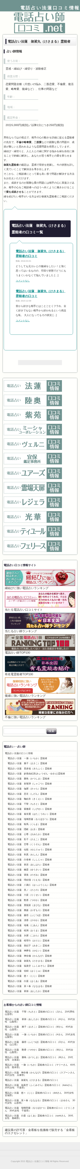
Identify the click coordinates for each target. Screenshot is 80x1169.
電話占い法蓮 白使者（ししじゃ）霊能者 (30, 859)
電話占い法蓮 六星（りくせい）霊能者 (29, 895)
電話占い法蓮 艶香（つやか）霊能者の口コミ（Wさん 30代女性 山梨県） (39, 1051)
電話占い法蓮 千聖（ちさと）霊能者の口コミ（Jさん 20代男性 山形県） (40, 1013)
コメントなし (23, 280)
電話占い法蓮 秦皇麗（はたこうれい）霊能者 (32, 814)
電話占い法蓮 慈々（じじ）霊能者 (26, 976)
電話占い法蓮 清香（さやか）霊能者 (27, 920)
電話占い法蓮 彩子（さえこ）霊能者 (27, 839)
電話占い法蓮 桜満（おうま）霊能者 (27, 930)
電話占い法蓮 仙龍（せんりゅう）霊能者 (30, 849)
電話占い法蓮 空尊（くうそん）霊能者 (29, 844)
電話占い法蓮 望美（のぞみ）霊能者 (27, 875)
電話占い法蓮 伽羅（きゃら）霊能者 (27, 788)
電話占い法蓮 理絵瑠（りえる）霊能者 (29, 880)
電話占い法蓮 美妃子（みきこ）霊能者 (29, 945)
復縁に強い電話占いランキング (25, 695)
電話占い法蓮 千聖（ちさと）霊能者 (27, 804)
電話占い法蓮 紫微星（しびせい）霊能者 (30, 809)
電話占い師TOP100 (17, 652)
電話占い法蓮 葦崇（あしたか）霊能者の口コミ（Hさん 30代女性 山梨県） (40, 1020)
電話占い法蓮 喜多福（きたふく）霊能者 (30, 768)
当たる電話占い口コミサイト (24, 609)
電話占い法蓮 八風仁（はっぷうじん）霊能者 (32, 885)
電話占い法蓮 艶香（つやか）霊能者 (27, 900)
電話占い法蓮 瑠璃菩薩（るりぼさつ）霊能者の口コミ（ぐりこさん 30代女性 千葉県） (40, 1109)
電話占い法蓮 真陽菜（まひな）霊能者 (29, 905)
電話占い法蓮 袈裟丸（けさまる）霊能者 (30, 961)
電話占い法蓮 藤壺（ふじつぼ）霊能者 (29, 915)
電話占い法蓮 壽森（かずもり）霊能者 (29, 910)
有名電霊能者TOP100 (19, 674)
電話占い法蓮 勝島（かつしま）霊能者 (29, 778)
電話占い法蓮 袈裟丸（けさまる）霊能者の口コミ (31, 1080)
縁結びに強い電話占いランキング (27, 588)
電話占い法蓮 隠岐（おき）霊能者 (26, 829)
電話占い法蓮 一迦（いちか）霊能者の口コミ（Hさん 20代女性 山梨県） (40, 1035)
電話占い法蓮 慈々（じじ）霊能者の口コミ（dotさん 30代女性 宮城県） (40, 1094)
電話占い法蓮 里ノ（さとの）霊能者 (27, 890)
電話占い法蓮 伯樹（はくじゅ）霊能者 (29, 971)
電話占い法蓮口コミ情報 (50, 8)
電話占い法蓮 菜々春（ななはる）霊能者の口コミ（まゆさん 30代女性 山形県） (40, 1101)
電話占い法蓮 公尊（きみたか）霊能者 (29, 834)
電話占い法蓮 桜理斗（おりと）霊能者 (29, 940)
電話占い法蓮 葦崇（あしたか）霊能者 (29, 991)
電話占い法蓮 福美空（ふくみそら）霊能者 (31, 966)
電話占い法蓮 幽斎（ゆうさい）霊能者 (29, 869)
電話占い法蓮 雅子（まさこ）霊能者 (27, 763)
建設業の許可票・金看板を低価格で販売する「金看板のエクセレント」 (40, 1131)
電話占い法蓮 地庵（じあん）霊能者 (27, 925)
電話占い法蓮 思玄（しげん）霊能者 (27, 794)
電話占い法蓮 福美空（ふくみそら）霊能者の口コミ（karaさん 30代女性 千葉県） (40, 1086)
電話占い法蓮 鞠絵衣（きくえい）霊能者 (30, 799)
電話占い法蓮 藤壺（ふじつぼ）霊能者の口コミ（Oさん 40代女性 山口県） (40, 1043)
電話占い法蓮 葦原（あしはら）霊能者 (29, 864)
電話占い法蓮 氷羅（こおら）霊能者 (27, 935)
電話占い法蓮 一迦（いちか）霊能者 (27, 758)
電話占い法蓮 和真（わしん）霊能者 (27, 854)
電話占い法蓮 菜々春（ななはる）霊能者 (30, 986)
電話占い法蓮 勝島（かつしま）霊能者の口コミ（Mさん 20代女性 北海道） (39, 1058)
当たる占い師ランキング (21, 631)
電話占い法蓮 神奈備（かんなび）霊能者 (30, 955)
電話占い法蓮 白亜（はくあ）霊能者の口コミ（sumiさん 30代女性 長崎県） (39, 1117)
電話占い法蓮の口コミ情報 (19, 753)
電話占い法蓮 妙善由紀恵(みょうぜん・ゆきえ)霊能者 (36, 773)
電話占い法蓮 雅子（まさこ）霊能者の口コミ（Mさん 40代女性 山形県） (39, 1028)
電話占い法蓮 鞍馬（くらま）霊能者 (27, 824)
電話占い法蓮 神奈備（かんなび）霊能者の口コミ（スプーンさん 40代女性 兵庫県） (40, 1073)
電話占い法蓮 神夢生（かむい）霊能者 (29, 950)
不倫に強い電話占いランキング (25, 717)
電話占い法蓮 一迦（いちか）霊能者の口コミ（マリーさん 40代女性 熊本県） (40, 1066)
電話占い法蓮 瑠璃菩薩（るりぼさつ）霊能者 (32, 819)
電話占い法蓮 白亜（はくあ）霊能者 (27, 981)
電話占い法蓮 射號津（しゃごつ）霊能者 (30, 783)
